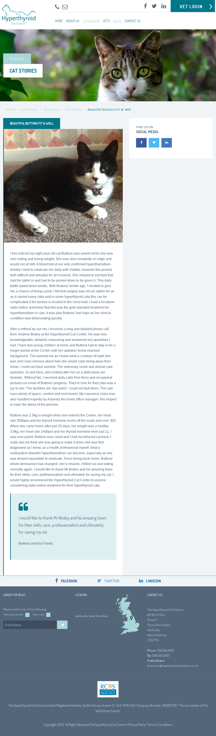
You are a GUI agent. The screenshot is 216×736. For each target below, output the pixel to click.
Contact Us (133, 21)
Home (59, 21)
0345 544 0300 (160, 655)
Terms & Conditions (159, 724)
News (117, 21)
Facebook (68, 581)
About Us (72, 21)
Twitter (111, 581)
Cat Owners (91, 21)
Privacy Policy (137, 724)
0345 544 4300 (165, 650)
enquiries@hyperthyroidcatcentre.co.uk (172, 666)
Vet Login (191, 6)
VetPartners (103, 711)
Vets (106, 21)
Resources (51, 109)
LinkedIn (153, 581)
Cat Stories (73, 109)
